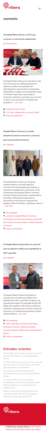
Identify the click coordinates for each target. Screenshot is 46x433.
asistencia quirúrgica (28, 323)
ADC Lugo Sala (12, 323)
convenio (29, 112)
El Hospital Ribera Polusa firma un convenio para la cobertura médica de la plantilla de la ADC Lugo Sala (22, 248)
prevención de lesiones (22, 219)
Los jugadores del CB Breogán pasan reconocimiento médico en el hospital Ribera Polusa (21, 373)
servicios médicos (20, 222)
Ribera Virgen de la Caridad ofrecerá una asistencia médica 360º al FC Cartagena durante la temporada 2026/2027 (20, 394)
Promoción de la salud (15, 109)
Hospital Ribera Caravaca (25, 216)
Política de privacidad (15, 429)
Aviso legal (35, 427)
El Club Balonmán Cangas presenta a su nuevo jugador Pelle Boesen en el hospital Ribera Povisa (22, 356)
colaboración (19, 112)
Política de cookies (32, 429)
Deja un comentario (14, 115)
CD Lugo (10, 112)
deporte (15, 330)
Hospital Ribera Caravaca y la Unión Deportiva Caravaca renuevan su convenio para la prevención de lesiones (21, 135)
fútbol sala (23, 330)
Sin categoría (11, 212)
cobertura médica (28, 327)
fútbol (36, 112)
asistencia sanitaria (11, 327)
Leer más (18, 102)
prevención (8, 219)
